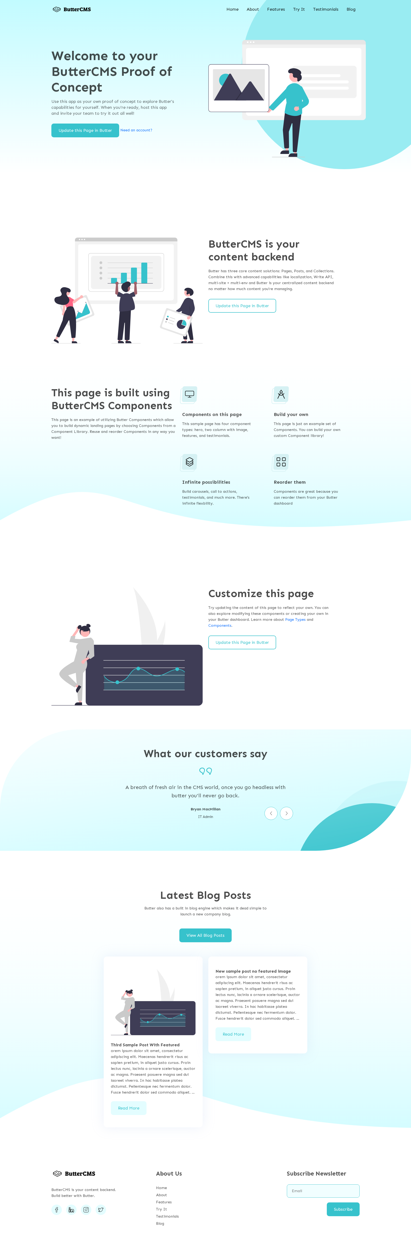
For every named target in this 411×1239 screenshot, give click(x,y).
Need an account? (136, 130)
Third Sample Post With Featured (145, 1045)
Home (232, 9)
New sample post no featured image (253, 971)
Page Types (295, 619)
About (253, 9)
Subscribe (343, 1209)
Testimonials (325, 9)
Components (219, 625)
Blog (351, 9)
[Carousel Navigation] (205, 813)
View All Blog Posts (205, 935)
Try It (299, 9)
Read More (128, 1108)
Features (276, 9)
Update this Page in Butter (85, 130)
